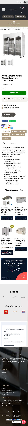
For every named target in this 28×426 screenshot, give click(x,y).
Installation (4, 388)
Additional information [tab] (18, 131)
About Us (4, 372)
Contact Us (4, 376)
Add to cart (14, 93)
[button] (4, 9)
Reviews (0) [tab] (6, 138)
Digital (19, 423)
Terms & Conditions (7, 390)
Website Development (11, 423)
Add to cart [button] (4, 221)
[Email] (24, 422)
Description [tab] (6, 131)
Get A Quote (5, 378)
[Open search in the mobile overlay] (20, 8)
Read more (18, 252)
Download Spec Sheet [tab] (17, 134)
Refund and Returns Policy (8, 392)
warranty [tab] (5, 134)
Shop (3, 374)
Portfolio (4, 380)
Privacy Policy (5, 394)
